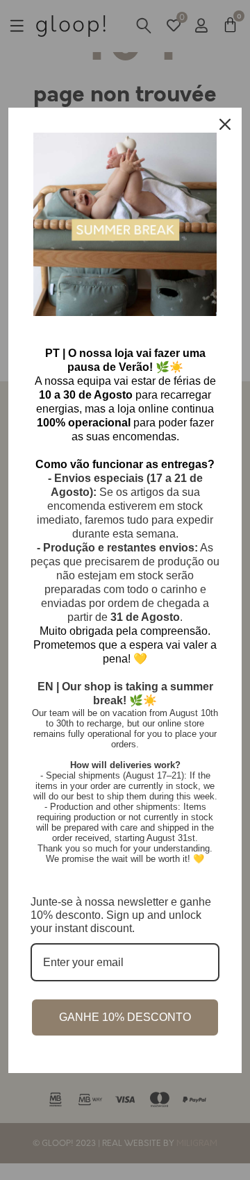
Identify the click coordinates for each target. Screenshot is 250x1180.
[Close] (225, 124)
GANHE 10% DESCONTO (125, 1017)
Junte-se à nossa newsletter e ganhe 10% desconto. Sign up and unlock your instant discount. (121, 915)
